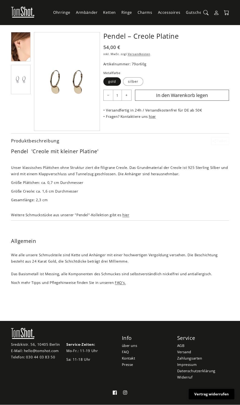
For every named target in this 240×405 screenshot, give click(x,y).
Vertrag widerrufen (211, 394)
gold (112, 81)
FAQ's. (120, 282)
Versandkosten (139, 54)
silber (133, 81)
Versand (184, 351)
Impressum (187, 364)
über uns (129, 345)
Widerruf (185, 377)
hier (152, 116)
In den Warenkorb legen (182, 95)
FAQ (125, 351)
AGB (181, 345)
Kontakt (128, 358)
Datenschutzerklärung (196, 370)
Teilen (222, 141)
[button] (206, 12)
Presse (127, 364)
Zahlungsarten (189, 358)
